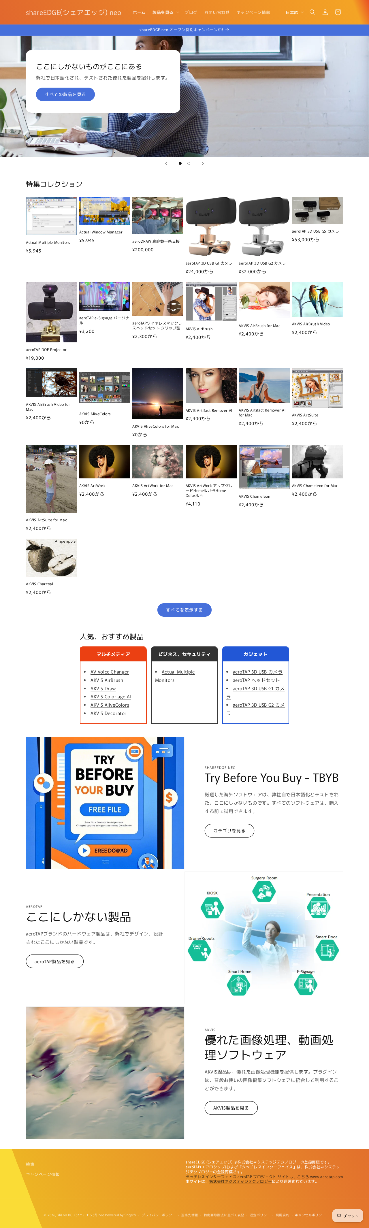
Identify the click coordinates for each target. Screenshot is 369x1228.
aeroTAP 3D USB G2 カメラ (262, 263)
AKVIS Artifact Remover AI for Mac (262, 413)
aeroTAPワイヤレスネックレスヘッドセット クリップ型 (157, 326)
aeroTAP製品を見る (55, 961)
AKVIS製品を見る (231, 1108)
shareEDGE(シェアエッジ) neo (80, 1214)
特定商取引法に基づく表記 (224, 1214)
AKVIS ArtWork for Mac (153, 485)
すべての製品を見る (65, 94)
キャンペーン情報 (43, 1174)
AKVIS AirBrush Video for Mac (48, 407)
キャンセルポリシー (310, 1214)
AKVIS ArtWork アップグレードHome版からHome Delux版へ (209, 490)
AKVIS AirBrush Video (311, 324)
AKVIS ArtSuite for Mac (46, 520)
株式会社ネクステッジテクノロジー (240, 1181)
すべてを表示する (184, 610)
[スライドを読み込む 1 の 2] (180, 163)
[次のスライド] (203, 163)
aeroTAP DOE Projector (46, 349)
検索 (30, 1164)
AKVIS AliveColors (95, 414)
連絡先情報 (189, 1214)
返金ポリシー (260, 1214)
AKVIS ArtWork (92, 485)
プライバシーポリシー (159, 1214)
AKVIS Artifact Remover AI (209, 410)
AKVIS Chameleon (254, 496)
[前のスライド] (166, 163)
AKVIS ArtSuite (305, 415)
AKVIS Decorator (109, 713)
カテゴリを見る (229, 830)
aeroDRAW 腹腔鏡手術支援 (156, 241)
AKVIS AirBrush (199, 329)
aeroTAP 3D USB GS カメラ (315, 231)
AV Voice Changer (110, 671)
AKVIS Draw (103, 688)
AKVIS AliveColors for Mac (155, 426)
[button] (165, 12)
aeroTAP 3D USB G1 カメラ (209, 263)
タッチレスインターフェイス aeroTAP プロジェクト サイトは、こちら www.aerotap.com (264, 1176)
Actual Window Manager (101, 232)
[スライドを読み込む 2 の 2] (188, 163)
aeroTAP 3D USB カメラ (258, 671)
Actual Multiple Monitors (48, 242)
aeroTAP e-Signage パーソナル (104, 320)
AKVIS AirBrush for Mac (259, 325)
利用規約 (282, 1214)
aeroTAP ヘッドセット (256, 679)
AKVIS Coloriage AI (111, 696)
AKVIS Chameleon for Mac (315, 485)
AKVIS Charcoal (39, 584)
